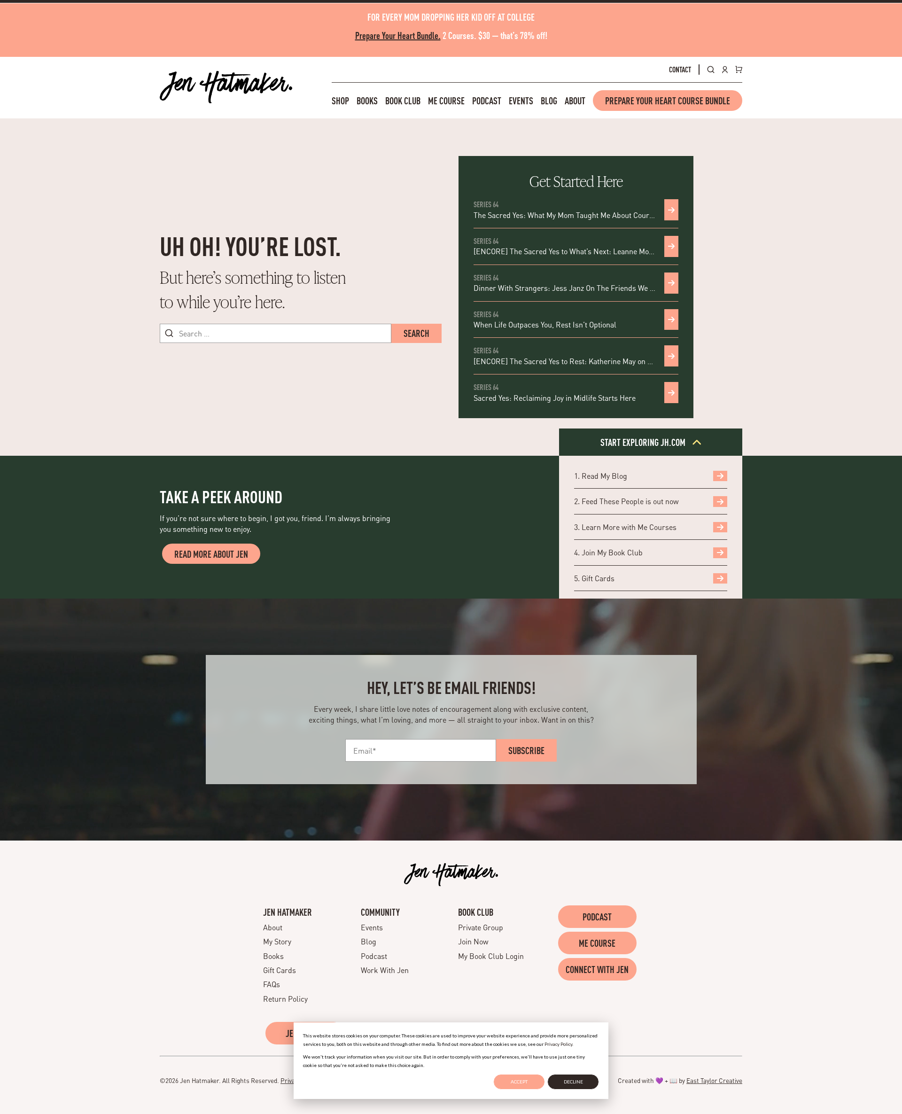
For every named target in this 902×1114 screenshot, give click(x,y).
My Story (277, 941)
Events (521, 100)
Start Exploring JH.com (643, 442)
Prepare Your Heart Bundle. (398, 35)
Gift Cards (279, 970)
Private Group (480, 927)
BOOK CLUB (475, 912)
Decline (573, 1081)
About (575, 100)
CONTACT (680, 69)
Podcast (486, 100)
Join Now (473, 941)
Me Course (446, 100)
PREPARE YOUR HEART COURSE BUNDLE (667, 100)
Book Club (402, 100)
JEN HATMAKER (287, 912)
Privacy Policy (558, 1044)
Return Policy (285, 999)
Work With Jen (385, 970)
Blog (549, 100)
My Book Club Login (491, 956)
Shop (340, 100)
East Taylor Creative (714, 1080)
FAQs (271, 984)
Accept (519, 1081)
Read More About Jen (211, 554)
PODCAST (597, 917)
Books (367, 100)
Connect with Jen (597, 969)
